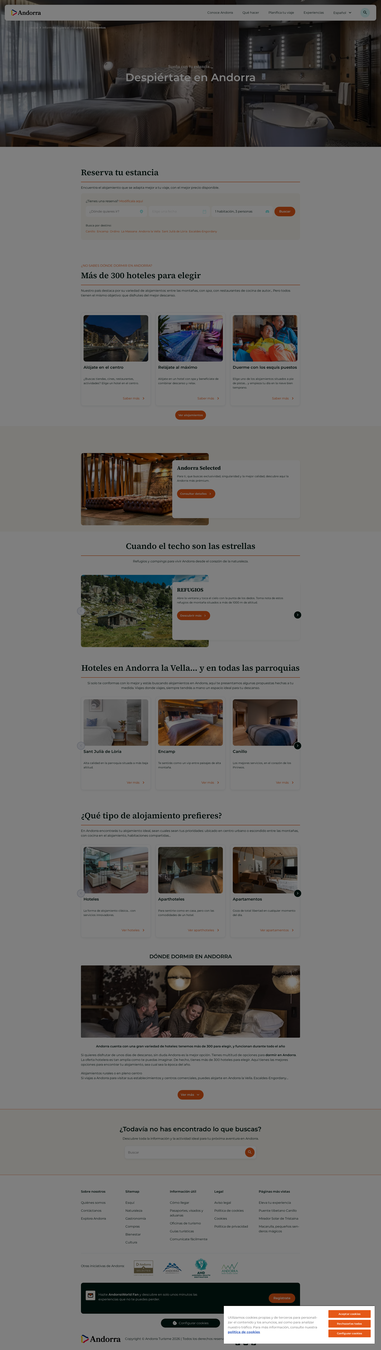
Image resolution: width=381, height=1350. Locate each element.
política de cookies (244, 1332)
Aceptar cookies (350, 1313)
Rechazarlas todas (349, 1323)
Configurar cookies (349, 1333)
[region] (299, 1325)
